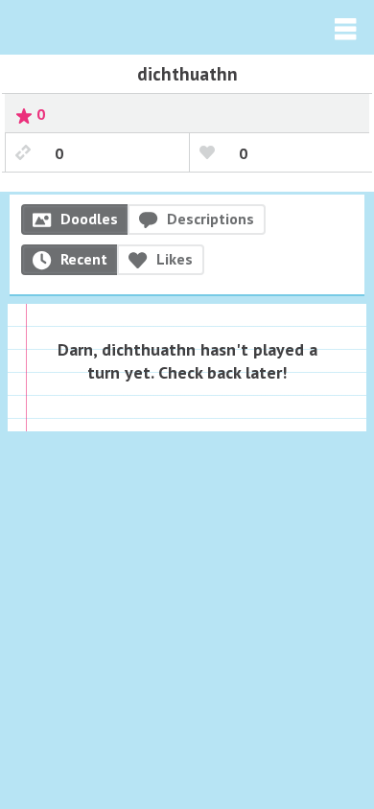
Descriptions (210, 218)
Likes (174, 258)
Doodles (89, 218)
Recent (83, 258)
